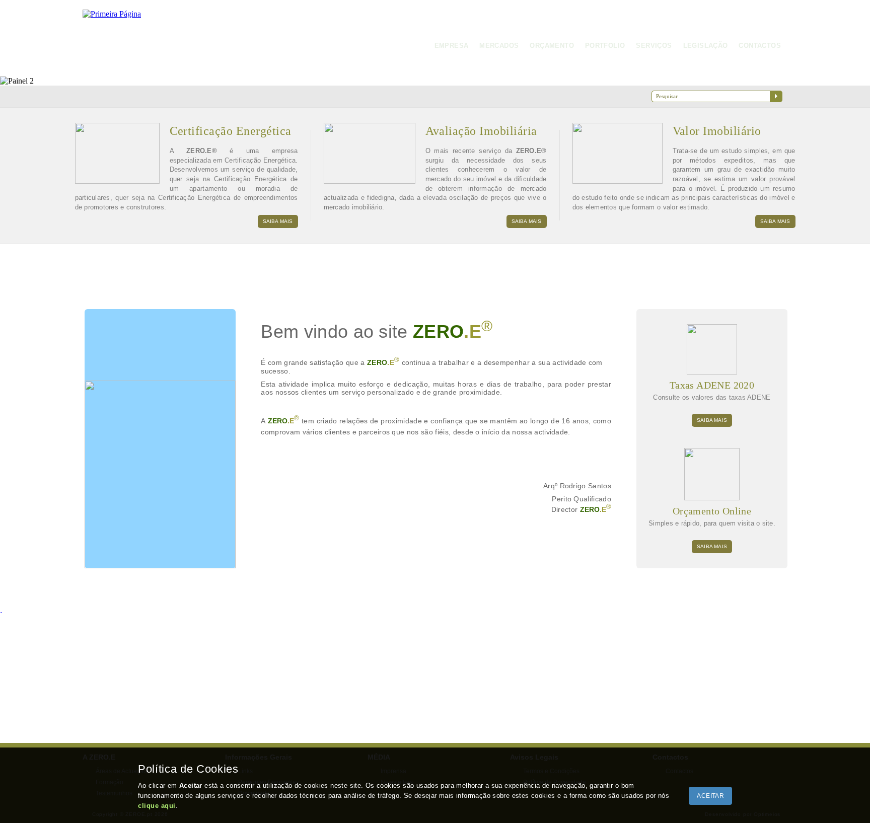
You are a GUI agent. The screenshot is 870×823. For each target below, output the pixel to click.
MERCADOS (499, 45)
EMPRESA (451, 45)
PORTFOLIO (605, 45)
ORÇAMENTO (552, 45)
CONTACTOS (760, 45)
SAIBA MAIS (278, 221)
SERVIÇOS (654, 45)
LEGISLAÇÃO (705, 45)
